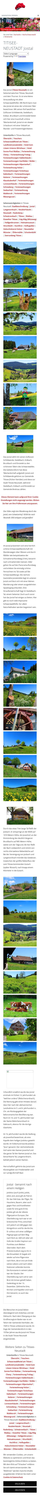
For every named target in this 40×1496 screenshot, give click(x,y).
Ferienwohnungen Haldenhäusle (17, 158)
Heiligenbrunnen (12, 222)
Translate (22, 56)
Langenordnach (10, 209)
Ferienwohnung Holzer (13, 167)
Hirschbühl (8, 226)
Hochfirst (18, 226)
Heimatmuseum (27, 222)
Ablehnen (20, 1490)
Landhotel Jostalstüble (12, 145)
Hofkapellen (29, 226)
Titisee (21, 216)
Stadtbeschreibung (20, 206)
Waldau (29, 216)
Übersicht (7, 138)
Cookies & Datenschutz (13, 1477)
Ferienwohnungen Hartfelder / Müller (19, 161)
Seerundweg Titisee (13, 235)
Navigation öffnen (10, 15)
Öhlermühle (17, 232)
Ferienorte (8, 37)
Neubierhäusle (25, 209)
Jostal (32, 206)
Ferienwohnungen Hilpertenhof (16, 164)
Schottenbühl (30, 232)
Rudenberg (17, 213)
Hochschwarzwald (29, 34)
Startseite (17, 34)
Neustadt (7, 213)
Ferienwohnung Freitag (20, 154)
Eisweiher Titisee (10, 219)
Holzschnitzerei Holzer (12, 229)
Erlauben (20, 1484)
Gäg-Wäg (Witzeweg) (27, 219)
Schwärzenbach (10, 216)
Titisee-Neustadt (19, 90)
